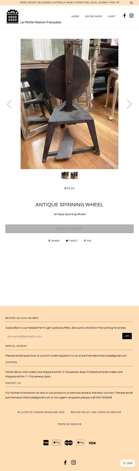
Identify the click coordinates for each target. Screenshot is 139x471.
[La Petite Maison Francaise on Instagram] (131, 16)
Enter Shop (93, 16)
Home (75, 16)
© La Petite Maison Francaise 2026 (41, 412)
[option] (69, 104)
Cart (111, 16)
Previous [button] (11, 103)
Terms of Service (69, 424)
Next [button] (127, 103)
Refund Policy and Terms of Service (96, 412)
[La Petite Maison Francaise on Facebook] (125, 16)
